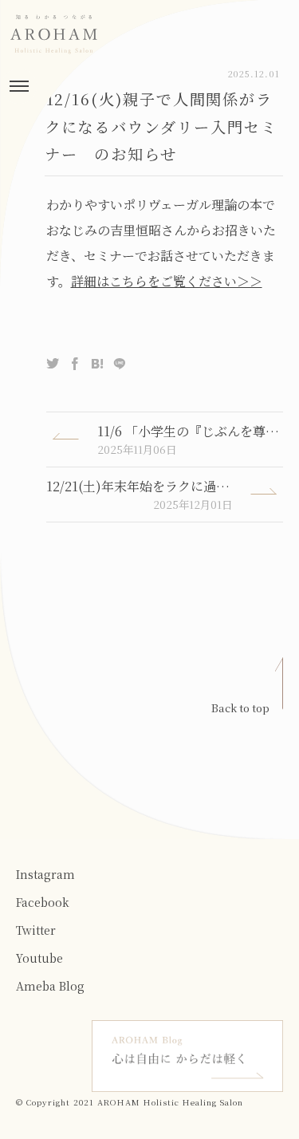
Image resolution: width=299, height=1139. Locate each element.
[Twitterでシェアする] (52, 363)
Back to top (240, 707)
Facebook (42, 902)
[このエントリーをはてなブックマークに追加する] (97, 363)
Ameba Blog (50, 986)
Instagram (45, 874)
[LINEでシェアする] (119, 363)
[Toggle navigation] (19, 86)
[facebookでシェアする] (75, 363)
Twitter (36, 930)
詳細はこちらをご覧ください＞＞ (166, 281)
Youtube (39, 958)
